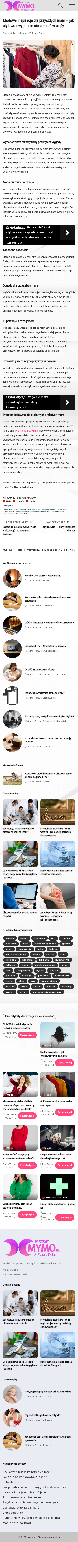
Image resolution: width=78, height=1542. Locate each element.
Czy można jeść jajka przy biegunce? (27, 1472)
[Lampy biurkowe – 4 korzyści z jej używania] (12, 648)
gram (9, 949)
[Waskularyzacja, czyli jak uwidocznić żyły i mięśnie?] (12, 719)
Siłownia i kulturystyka (55, 721)
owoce (54, 970)
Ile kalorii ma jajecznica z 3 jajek (24, 1492)
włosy (23, 992)
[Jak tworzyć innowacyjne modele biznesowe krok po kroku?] (20, 812)
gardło (66, 943)
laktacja (10, 965)
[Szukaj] (61, 5)
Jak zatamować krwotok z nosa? (25, 1477)
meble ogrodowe (45, 965)
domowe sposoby (45, 943)
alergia (10, 938)
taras (24, 986)
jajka (40, 949)
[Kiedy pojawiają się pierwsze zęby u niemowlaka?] (12, 1394)
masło (25, 965)
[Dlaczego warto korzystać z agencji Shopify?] (20, 896)
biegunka (39, 938)
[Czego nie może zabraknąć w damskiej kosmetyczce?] (57, 1138)
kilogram (27, 959)
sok (33, 981)
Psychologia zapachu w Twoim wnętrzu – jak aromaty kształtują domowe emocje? (55, 832)
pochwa (10, 975)
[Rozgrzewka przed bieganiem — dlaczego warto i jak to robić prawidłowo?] (12, 778)
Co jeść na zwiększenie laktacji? (40, 669)
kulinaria (44, 959)
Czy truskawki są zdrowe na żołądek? (42, 1415)
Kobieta (14, 33)
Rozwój (47, 1397)
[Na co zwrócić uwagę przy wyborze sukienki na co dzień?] (20, 1138)
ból (53, 938)
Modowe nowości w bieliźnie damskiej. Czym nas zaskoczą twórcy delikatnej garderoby (18, 1105)
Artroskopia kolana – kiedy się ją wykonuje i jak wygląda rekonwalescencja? (56, 916)
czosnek (11, 943)
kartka (36, 954)
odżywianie (23, 970)
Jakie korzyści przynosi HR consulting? (43, 575)
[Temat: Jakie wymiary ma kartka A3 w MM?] (12, 695)
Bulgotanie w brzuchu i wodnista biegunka (31, 1518)
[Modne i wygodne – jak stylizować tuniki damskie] (57, 1035)
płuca (9, 981)
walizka (51, 986)
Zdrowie (47, 606)
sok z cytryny (49, 981)
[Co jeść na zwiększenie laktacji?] (12, 672)
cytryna (66, 938)
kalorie (53, 949)
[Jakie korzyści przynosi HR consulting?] (12, 578)
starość (10, 986)
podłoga (27, 975)
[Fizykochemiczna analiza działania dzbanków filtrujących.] (57, 854)
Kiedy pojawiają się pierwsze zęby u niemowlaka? (48, 1391)
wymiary (66, 986)
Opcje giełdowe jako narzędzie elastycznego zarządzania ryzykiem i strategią (20, 874)
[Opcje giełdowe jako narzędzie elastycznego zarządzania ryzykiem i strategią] (20, 854)
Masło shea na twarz (17, 1523)
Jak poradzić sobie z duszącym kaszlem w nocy (34, 1487)
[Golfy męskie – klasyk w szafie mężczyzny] (57, 1084)
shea (21, 981)
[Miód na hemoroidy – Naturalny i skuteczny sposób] (12, 625)
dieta (25, 943)
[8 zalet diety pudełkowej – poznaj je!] (57, 1187)
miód (64, 965)
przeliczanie (62, 975)
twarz (37, 986)
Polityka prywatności (15, 1274)
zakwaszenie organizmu (47, 992)
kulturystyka (62, 959)
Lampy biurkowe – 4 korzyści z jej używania (45, 646)
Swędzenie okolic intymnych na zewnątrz (30, 1502)
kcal (62, 954)
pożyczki (43, 975)
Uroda (46, 747)
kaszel (50, 954)
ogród (40, 970)
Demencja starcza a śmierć (21, 1508)
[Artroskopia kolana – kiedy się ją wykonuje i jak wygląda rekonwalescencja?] (57, 896)
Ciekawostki (49, 698)
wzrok (9, 992)
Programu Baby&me (26, 430)
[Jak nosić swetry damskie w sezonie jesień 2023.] (20, 1187)
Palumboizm (11, 1482)
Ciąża (6, 33)
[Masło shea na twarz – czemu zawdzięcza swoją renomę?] (12, 742)
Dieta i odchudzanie (54, 674)
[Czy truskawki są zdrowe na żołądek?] (12, 1417)
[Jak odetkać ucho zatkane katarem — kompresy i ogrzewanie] (12, 601)
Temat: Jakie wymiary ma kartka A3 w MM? (44, 693)
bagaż (24, 938)
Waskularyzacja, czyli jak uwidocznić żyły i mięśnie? (49, 716)
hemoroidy (25, 949)
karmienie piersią (16, 954)
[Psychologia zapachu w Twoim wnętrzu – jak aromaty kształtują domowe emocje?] (57, 812)
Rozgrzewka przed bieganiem (22, 1497)
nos (8, 970)
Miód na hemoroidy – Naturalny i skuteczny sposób (49, 622)
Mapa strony (10, 1269)
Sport (46, 782)
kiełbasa (11, 959)
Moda (23, 33)
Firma (46, 580)
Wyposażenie (50, 651)
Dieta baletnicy (13, 1513)
